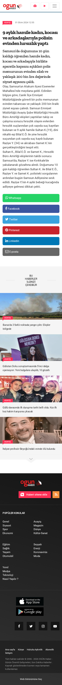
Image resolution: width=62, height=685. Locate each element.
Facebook (13, 208)
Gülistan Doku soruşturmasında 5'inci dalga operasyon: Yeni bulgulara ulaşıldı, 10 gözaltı (26, 368)
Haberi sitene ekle (36, 494)
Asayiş (7, 23)
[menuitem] (35, 6)
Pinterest (13, 230)
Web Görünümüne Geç (31, 679)
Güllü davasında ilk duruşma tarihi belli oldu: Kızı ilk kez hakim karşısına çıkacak (30, 409)
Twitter (13, 219)
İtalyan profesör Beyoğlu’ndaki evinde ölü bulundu (29, 448)
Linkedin (13, 241)
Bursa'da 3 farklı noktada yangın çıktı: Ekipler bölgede (26, 326)
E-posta (13, 251)
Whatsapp (14, 198)
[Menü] (54, 6)
